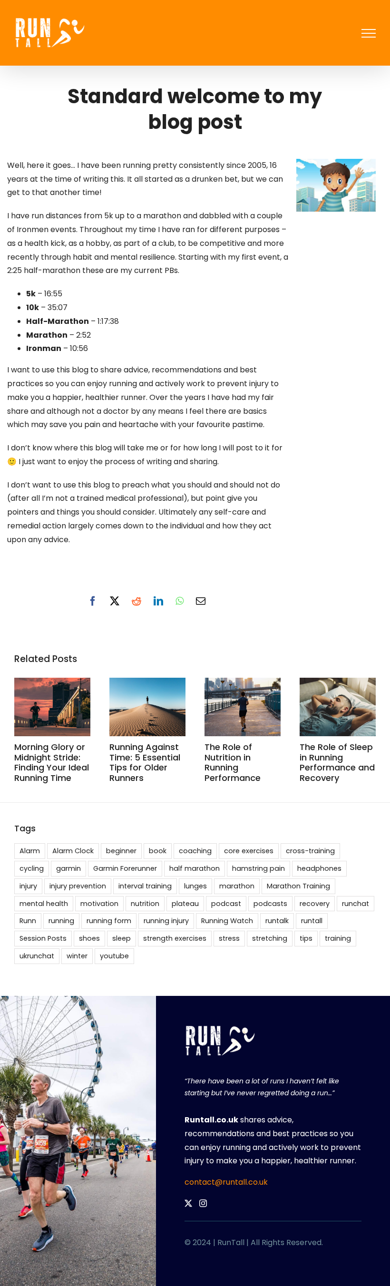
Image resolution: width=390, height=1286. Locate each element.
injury (28, 886)
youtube (114, 956)
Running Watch (227, 921)
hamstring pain (258, 868)
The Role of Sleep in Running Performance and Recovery (337, 762)
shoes (89, 938)
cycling (32, 868)
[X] (114, 601)
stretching (269, 938)
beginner (121, 851)
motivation (99, 903)
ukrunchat (37, 956)
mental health (44, 903)
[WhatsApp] (179, 601)
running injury (166, 921)
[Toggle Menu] (368, 33)
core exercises (248, 851)
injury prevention (77, 886)
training (338, 938)
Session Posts (43, 938)
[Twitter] (188, 1203)
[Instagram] (203, 1203)
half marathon (194, 868)
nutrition (145, 903)
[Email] (200, 601)
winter (77, 956)
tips (306, 938)
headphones (319, 868)
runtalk (277, 921)
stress (229, 938)
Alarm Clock (73, 851)
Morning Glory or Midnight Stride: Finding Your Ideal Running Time (51, 762)
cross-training (310, 851)
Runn (28, 921)
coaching (195, 851)
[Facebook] (92, 601)
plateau (185, 903)
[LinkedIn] (158, 601)
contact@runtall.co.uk (226, 1182)
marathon (236, 886)
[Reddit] (136, 601)
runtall (311, 921)
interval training (145, 886)
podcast (226, 903)
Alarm (30, 851)
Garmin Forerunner (125, 868)
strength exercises (174, 938)
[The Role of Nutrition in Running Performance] (243, 683)
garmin (68, 868)
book (157, 851)
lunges (195, 886)
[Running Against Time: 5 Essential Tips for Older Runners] (147, 683)
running (61, 921)
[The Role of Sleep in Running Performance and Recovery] (338, 683)
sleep (121, 938)
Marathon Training (298, 886)
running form (109, 921)
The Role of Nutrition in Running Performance (233, 762)
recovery (315, 903)
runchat (355, 903)
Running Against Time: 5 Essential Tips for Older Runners (144, 762)
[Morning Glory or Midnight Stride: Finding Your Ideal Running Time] (52, 683)
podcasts (270, 903)
